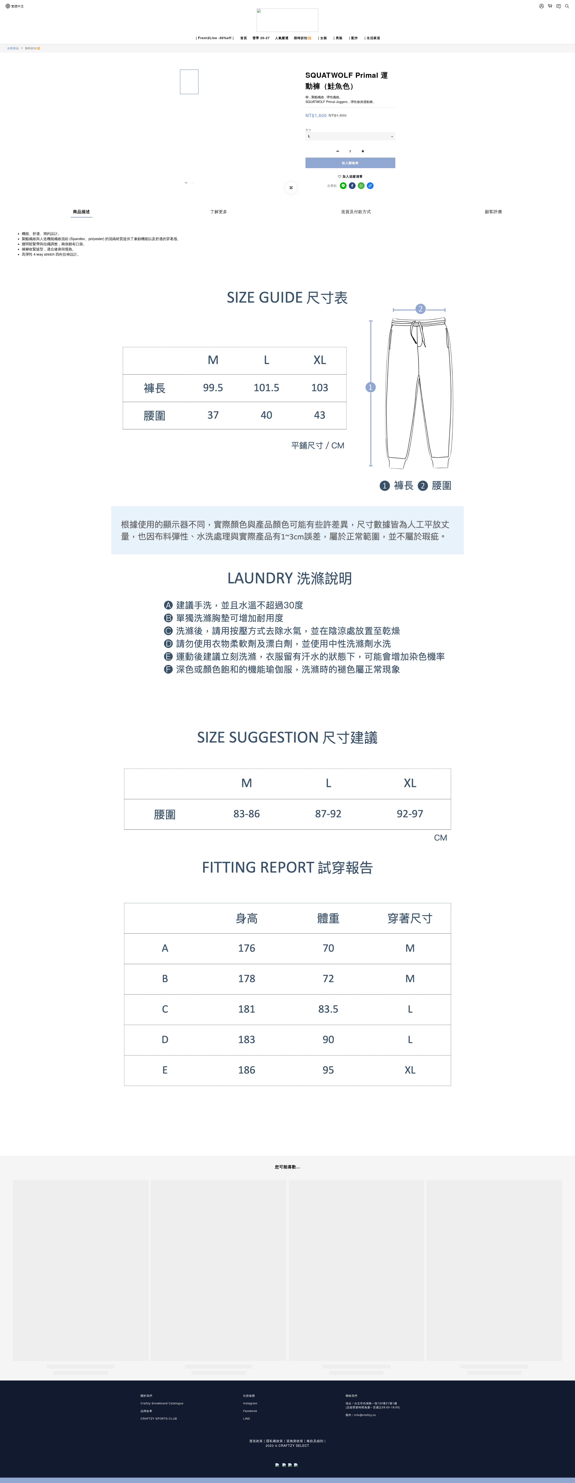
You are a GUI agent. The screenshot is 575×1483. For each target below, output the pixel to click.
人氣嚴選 (282, 38)
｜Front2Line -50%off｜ (215, 38)
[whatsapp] (361, 185)
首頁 (243, 38)
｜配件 (353, 38)
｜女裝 (322, 38)
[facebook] (352, 185)
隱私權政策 (274, 1440)
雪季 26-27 (261, 38)
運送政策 (256, 1440)
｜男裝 (337, 38)
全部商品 (13, 48)
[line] (343, 185)
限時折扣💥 (303, 38)
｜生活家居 (371, 38)
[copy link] (370, 185)
